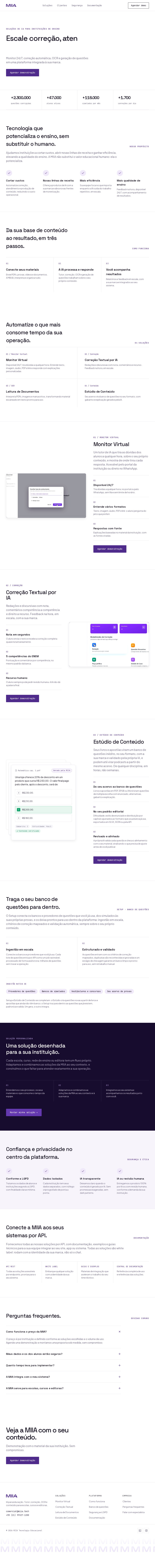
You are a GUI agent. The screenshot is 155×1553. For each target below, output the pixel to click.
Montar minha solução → (24, 1112)
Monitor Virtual (62, 1501)
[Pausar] (10, 514)
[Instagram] (146, 1530)
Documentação (94, 5)
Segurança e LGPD (98, 1512)
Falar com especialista (134, 1512)
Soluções (47, 5)
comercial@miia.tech (17, 1511)
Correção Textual (64, 1506)
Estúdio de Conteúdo (66, 1517)
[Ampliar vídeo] (82, 476)
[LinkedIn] (140, 1530)
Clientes (62, 5)
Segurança (77, 5)
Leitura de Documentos (67, 1512)
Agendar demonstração (22, 72)
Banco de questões (98, 1506)
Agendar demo (138, 5)
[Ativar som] (81, 514)
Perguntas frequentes (133, 1506)
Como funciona (97, 1501)
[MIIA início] (11, 5)
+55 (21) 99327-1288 (17, 1515)
